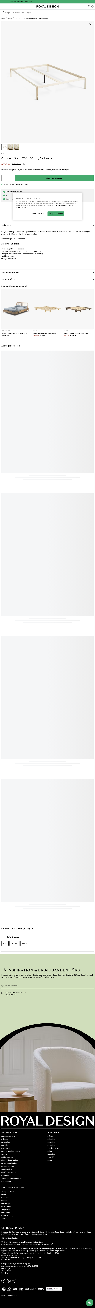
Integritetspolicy (7, 1166)
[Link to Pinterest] (14, 1280)
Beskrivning (6, 225)
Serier (50, 1160)
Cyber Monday (7, 1215)
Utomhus (5, 1197)
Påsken (4, 1194)
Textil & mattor (54, 1148)
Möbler (50, 1136)
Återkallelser (6, 1181)
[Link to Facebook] (3, 1280)
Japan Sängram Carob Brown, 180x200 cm (78, 333)
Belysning (51, 1139)
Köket (50, 1151)
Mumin (4, 1200)
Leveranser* (6, 1148)
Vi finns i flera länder (9, 1238)
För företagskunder (8, 1172)
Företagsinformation (9, 1160)
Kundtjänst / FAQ (8, 1136)
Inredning (51, 1145)
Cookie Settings (38, 214)
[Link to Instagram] (9, 1280)
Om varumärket (8, 279)
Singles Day (5, 1209)
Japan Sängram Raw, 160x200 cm (44, 333)
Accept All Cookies (56, 214)
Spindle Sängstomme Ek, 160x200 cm (15, 333)
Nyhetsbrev (5, 1139)
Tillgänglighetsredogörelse (11, 1178)
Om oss (4, 1154)
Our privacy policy (61, 206)
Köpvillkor (5, 1145)
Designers (5, 1175)
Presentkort (5, 1142)
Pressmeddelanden (9, 1163)
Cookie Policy (6, 1169)
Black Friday (6, 1212)
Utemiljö (51, 1157)
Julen (3, 1218)
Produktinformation (10, 272)
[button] (89, 6)
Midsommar (6, 1206)
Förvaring (51, 1154)
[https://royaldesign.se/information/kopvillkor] (54, 1289)
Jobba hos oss (7, 1157)
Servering (51, 1142)
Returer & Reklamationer (11, 1151)
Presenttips (5, 1203)
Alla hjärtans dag (7, 1191)
